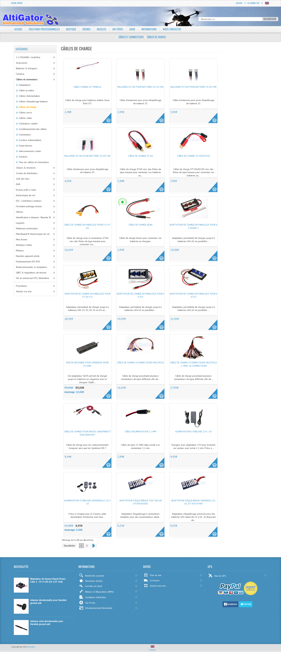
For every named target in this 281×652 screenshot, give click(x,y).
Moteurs (20, 250)
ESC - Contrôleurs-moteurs (28, 200)
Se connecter (253, 3)
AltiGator (31, 647)
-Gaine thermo (25, 145)
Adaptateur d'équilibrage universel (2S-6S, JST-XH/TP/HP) (193, 502)
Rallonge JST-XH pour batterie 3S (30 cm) (87, 155)
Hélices (19, 211)
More (105, 116)
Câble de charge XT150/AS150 (193, 155)
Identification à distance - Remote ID (33, 217)
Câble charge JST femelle (87, 86)
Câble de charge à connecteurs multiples (140, 362)
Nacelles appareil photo (28, 256)
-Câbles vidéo (25, 118)
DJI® (18, 184)
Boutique (71, 29)
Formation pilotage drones (29, 206)
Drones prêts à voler (26, 189)
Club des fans (22, 178)
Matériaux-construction (27, 228)
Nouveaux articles (94, 580)
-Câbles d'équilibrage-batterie (33, 101)
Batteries (118, 29)
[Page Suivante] (93, 546)
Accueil (239, 3)
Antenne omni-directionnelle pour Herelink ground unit (46, 623)
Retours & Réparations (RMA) (99, 591)
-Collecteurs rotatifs (28, 123)
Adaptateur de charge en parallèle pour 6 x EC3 (140, 295)
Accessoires (21, 62)
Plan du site (155, 575)
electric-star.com (158, 585)
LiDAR (132, 29)
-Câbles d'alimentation (29, 95)
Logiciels (20, 222)
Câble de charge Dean (140, 224)
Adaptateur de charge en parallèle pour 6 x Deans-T (193, 226)
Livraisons (155, 580)
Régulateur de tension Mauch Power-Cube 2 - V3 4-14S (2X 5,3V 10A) (48, 580)
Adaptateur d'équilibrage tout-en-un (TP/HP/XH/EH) (140, 502)
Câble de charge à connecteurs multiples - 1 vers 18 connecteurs (193, 364)
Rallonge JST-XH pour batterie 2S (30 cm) (193, 86)
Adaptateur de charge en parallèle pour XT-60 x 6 (87, 295)
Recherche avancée (94, 575)
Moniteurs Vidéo (24, 245)
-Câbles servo (25, 112)
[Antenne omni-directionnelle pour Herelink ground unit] (21, 634)
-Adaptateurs (24, 84)
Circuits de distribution (26, 173)
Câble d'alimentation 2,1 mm (140, 431)
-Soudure (22, 156)
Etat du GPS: (220, 575)
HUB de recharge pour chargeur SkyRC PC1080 (87, 364)
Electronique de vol (25, 195)
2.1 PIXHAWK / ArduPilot (28, 57)
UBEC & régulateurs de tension (31, 272)
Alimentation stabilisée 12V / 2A (193, 431)
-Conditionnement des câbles (32, 129)
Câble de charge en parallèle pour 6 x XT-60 (87, 226)
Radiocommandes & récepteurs (31, 267)
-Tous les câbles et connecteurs (33, 162)
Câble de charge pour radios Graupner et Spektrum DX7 (87, 433)
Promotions (21, 285)
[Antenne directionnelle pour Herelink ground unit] (21, 612)
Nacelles (101, 29)
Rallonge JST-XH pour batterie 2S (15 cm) (140, 86)
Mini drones (21, 239)
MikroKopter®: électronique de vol (33, 233)
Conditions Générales (95, 597)
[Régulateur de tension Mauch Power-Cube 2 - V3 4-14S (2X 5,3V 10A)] (21, 591)
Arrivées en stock (93, 586)
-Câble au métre (26, 90)
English (152, 650)
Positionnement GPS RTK (28, 261)
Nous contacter (172, 29)
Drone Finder (17, 3)
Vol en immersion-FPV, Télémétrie (32, 278)
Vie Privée (90, 602)
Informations (149, 29)
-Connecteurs (24, 134)
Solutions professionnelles (44, 29)
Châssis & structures (26, 167)
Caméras (20, 73)
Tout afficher (69, 545)
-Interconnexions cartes (29, 151)
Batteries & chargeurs (26, 68)
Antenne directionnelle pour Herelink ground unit (48, 601)
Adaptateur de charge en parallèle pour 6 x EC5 (193, 295)
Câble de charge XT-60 (140, 155)
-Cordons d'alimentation (29, 140)
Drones (86, 29)
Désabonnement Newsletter (99, 608)
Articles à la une (24, 291)
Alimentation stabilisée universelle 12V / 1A (87, 502)
